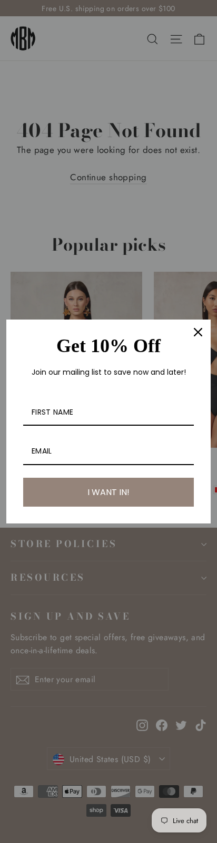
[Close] (198, 332)
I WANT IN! (108, 492)
